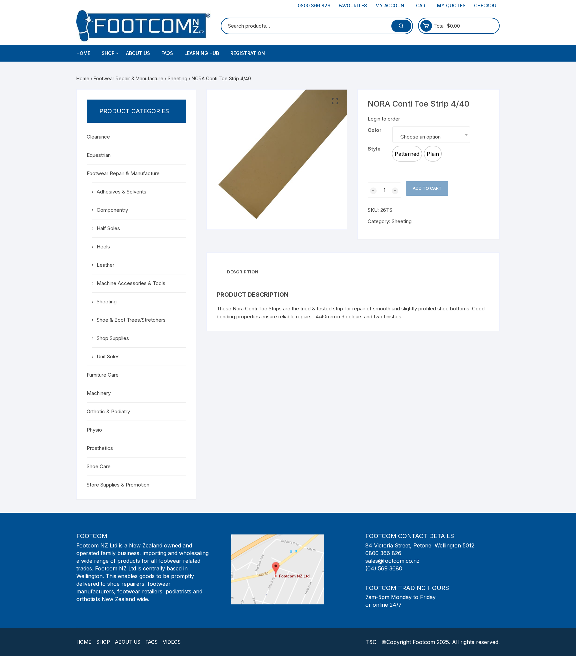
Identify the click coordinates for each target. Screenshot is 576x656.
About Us (127, 642)
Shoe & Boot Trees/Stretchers (131, 320)
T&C (371, 642)
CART (422, 5)
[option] (407, 153)
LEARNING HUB (201, 53)
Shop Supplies (113, 338)
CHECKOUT (487, 5)
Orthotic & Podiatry (108, 411)
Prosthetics (100, 448)
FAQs (167, 53)
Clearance (98, 137)
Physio (94, 430)
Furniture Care (103, 375)
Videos (172, 642)
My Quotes (451, 5)
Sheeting (177, 78)
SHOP (108, 53)
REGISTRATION (247, 53)
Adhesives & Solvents (121, 191)
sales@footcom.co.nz (392, 560)
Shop (103, 642)
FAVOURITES (353, 5)
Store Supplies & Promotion (118, 485)
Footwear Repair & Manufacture (128, 78)
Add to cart (427, 188)
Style (374, 149)
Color (375, 130)
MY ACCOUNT (391, 5)
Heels (103, 246)
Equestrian (99, 155)
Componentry (112, 210)
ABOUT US (138, 53)
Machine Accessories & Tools (131, 283)
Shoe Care (99, 466)
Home (83, 53)
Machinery (99, 393)
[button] (335, 101)
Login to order (384, 119)
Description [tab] (242, 271)
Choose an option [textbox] (420, 137)
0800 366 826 (314, 5)
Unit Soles (108, 356)
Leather (105, 265)
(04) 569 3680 (383, 568)
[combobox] (431, 134)
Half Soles (108, 228)
